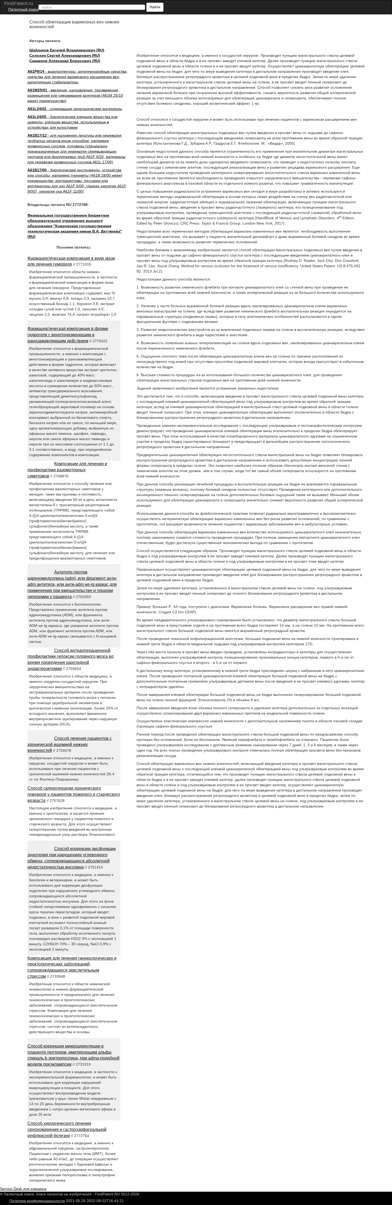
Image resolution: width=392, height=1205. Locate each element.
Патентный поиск (23, 9)
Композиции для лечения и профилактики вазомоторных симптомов (67, 469)
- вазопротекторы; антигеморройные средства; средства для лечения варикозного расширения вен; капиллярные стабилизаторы (77, 76)
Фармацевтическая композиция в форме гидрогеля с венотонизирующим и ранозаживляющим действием (67, 334)
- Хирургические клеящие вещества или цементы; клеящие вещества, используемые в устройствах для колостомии (72, 122)
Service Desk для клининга (23, 1189)
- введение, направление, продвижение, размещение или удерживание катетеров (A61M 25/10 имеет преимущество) (75, 95)
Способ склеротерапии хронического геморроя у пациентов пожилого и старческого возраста (73, 794)
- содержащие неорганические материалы (74, 109)
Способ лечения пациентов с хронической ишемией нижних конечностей (69, 744)
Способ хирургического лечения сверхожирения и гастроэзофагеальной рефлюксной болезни (66, 1129)
